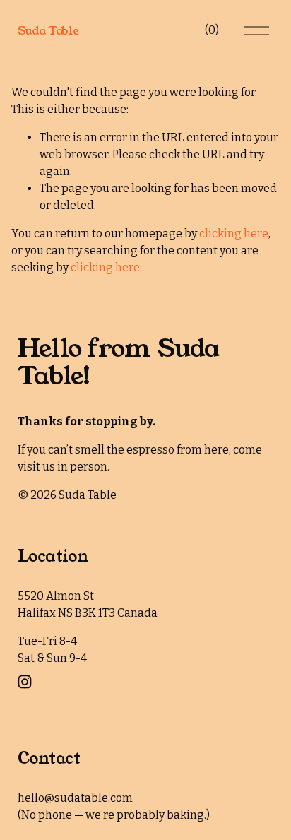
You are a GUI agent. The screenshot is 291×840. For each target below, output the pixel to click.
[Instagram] (25, 682)
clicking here (233, 233)
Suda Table (48, 31)
